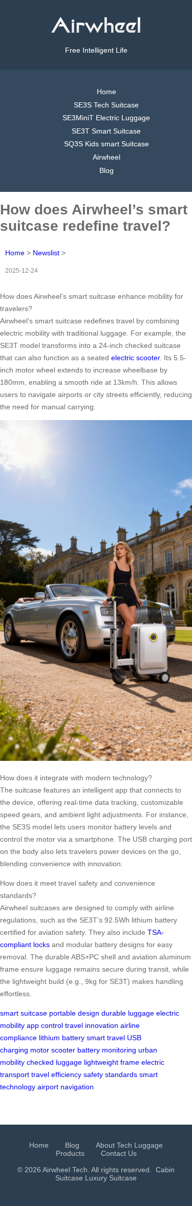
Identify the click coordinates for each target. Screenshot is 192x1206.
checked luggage (54, 1062)
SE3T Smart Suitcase (106, 131)
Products (70, 1153)
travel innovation (91, 1025)
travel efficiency (56, 1074)
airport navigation (65, 1087)
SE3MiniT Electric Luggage (106, 118)
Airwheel (106, 157)
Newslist (46, 253)
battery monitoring (106, 1050)
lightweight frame (111, 1062)
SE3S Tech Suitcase (106, 105)
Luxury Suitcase (111, 1178)
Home (106, 91)
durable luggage (127, 1013)
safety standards (110, 1074)
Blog (106, 170)
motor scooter (52, 1050)
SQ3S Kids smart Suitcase (106, 144)
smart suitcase (23, 1013)
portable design (74, 1013)
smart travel (106, 1038)
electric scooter (135, 358)
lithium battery (61, 1038)
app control (45, 1025)
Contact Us (119, 1153)
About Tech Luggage (129, 1145)
